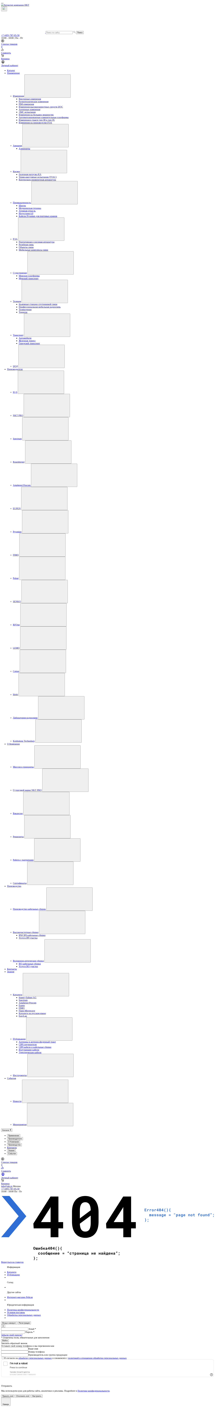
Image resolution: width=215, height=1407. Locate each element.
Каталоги (17, 994)
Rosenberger (19, 462)
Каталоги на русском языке (32, 1013)
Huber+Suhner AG (27, 997)
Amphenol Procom (22, 485)
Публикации (19, 1039)
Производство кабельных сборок (29, 909)
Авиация (17, 145)
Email (32, 1329)
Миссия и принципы (23, 767)
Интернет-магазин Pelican (20, 1297)
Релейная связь (26, 244)
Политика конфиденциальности (23, 1310)
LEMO (16, 648)
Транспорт (18, 335)
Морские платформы (29, 276)
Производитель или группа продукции (47, 1355)
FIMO (16, 555)
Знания (10, 971)
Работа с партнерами (23, 860)
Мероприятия (19, 1124)
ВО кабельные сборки (30, 964)
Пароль (29, 1332)
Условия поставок (16, 1312)
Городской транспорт (29, 343)
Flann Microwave (27, 1010)
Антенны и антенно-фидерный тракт (37, 1042)
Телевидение (25, 309)
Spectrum (17, 438)
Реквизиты (18, 836)
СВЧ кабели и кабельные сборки (35, 1047)
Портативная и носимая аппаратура (36, 242)
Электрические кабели (30, 1052)
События (11, 1078)
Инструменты (20, 1075)
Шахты (22, 205)
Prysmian (17, 531)
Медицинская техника (30, 208)
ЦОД (15, 366)
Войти (5, 1340)
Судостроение (20, 273)
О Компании (13, 744)
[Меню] (2, 3)
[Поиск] (4, 8)
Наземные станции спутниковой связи (38, 304)
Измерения (18, 96)
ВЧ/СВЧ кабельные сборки (32, 935)
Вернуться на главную (12, 1262)
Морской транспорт (28, 278)
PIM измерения (26, 104)
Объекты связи (26, 247)
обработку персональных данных (35, 1358)
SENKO (17, 601)
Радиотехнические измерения (33, 101)
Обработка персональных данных (24, 1315)
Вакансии (18, 813)
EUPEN (17, 508)
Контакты (12, 969)
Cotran (16, 671)
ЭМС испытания (27, 112)
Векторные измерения (30, 99)
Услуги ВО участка (28, 966)
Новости (17, 1101)
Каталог (11, 70)
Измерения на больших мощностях (36, 114)
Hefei (15, 694)
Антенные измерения (29, 109)
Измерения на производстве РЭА (35, 122)
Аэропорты (24, 148)
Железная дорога (27, 340)
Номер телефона (36, 1352)
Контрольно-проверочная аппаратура (37, 179)
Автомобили (25, 338)
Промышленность (22, 202)
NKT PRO (18, 415)
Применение (13, 73)
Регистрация (24, 1323)
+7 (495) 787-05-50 (10, 35)
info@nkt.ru (6, 1186)
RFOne (16, 624)
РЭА (15, 239)
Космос (16, 171)
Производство (14, 886)
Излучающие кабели (29, 1050)
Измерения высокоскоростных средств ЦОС (41, 107)
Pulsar (16, 578)
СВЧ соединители (28, 1044)
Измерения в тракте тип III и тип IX (37, 120)
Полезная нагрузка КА (30, 174)
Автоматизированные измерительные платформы (44, 117)
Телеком (17, 301)
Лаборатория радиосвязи (25, 718)
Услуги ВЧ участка (28, 938)
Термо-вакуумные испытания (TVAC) (38, 177)
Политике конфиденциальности (94, 1391)
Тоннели (23, 312)
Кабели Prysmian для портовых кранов (38, 216)
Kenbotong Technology (24, 741)
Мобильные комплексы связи (33, 250)
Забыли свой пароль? (11, 1335)
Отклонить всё (22, 1396)
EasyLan (23, 1016)
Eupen (22, 1005)
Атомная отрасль (27, 211)
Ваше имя (33, 1348)
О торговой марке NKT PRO (27, 790)
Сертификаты (20, 883)
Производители (15, 369)
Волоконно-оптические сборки (28, 961)
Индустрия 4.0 (26, 213)
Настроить (36, 1396)
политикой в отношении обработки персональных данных (97, 1358)
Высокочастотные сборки (25, 932)
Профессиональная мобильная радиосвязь (40, 307)
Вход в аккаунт (9, 1323)
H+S (15, 392)
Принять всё (7, 1396)
